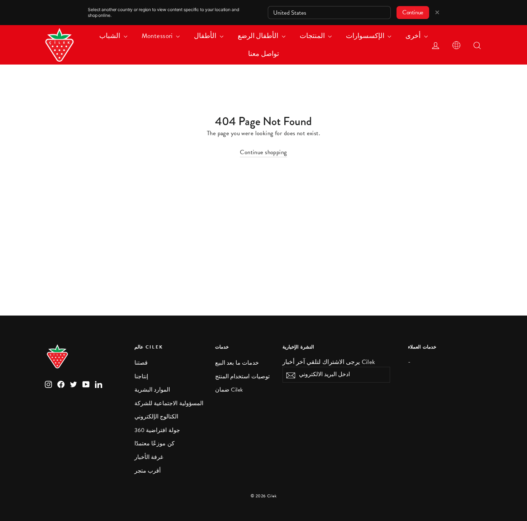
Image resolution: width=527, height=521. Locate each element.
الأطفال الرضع (259, 35)
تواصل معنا (263, 53)
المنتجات (313, 35)
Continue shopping (263, 152)
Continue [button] (412, 12)
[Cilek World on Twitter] (73, 384)
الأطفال (206, 35)
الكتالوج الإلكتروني (156, 416)
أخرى (413, 35)
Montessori (158, 35)
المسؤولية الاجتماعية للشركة (168, 403)
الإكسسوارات (366, 35)
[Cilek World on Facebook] (61, 384)
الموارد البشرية (152, 389)
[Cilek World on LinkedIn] (98, 384)
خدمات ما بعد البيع (237, 363)
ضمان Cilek (229, 389)
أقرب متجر (147, 470)
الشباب (110, 35)
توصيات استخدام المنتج (242, 376)
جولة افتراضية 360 (157, 430)
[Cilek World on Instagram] (48, 384)
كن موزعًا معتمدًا (154, 443)
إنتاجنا (141, 376)
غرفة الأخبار (148, 457)
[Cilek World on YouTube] (86, 384)
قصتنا (141, 363)
